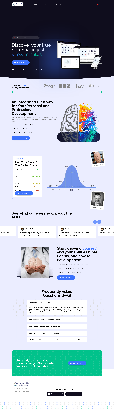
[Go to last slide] (95, 222)
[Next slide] (99, 222)
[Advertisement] (57, 24)
